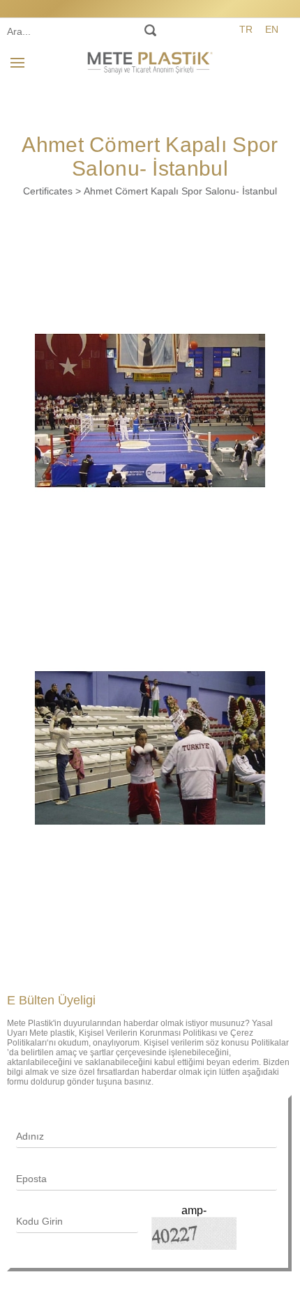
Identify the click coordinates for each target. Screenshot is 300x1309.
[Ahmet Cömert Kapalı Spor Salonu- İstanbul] (150, 410)
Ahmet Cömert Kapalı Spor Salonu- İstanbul (180, 191)
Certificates (48, 191)
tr (246, 29)
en (271, 29)
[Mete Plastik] (150, 60)
